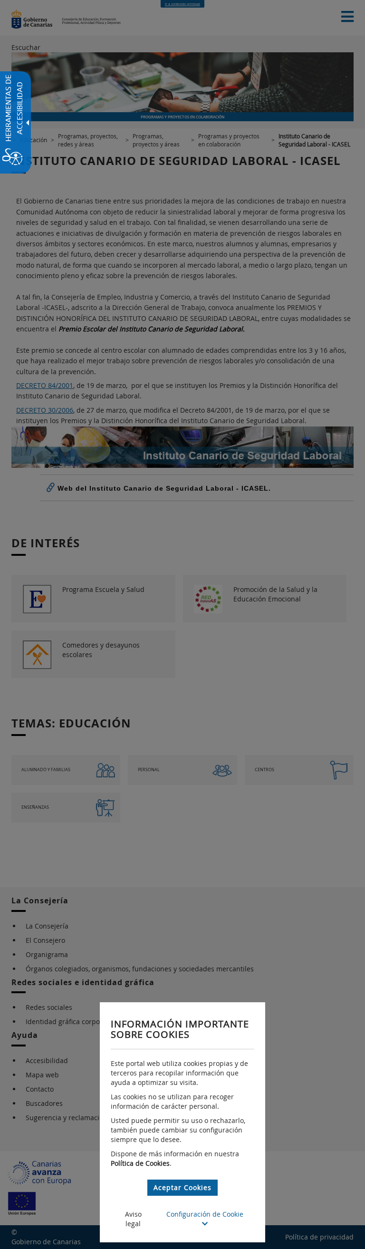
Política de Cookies (140, 1163)
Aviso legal (133, 1219)
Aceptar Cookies (182, 1187)
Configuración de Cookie (204, 1214)
